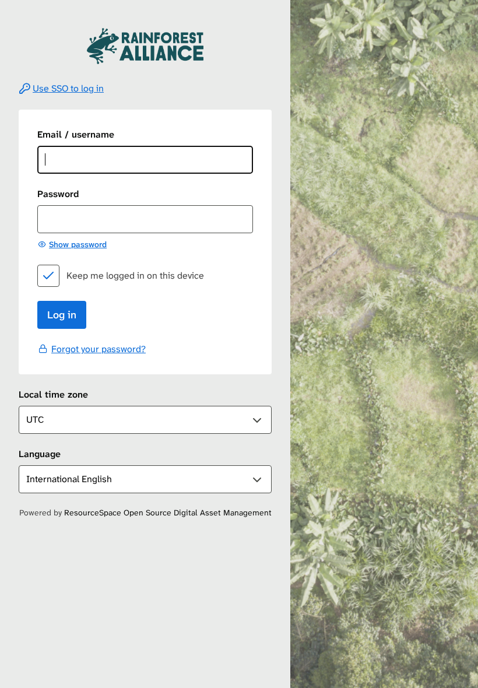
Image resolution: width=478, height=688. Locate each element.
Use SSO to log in (68, 88)
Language (40, 454)
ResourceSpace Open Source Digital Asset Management (168, 512)
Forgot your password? (98, 349)
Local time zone (53, 394)
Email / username (75, 134)
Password (58, 194)
